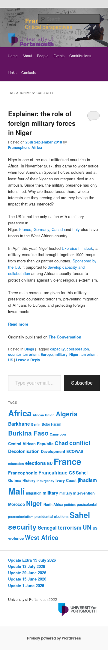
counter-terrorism (23, 354)
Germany (41, 229)
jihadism (87, 480)
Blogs (29, 349)
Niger (74, 354)
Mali (16, 491)
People (43, 55)
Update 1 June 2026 (26, 585)
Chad (61, 443)
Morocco (16, 504)
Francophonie (22, 473)
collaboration (78, 349)
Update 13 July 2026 (26, 566)
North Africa (53, 504)
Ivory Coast (66, 480)
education (16, 463)
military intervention (77, 493)
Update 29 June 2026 (27, 572)
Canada (58, 229)
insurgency (45, 480)
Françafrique (53, 472)
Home (13, 55)
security (22, 526)
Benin (35, 424)
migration (33, 493)
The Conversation (65, 337)
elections (35, 462)
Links (12, 72)
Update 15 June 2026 (27, 579)
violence (16, 538)
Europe (46, 354)
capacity (57, 349)
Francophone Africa (25, 147)
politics (70, 504)
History (28, 480)
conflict (80, 443)
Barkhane (19, 423)
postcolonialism (20, 516)
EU (49, 463)
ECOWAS (74, 451)
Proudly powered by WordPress (54, 638)
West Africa (41, 537)
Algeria (66, 413)
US (10, 359)
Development (53, 451)
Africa (20, 413)
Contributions (80, 55)
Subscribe (82, 382)
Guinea (14, 480)
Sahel (80, 514)
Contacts (28, 72)
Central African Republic (30, 443)
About (27, 55)
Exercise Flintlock (77, 248)
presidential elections (51, 516)
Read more (18, 324)
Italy (76, 229)
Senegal (47, 527)
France (25, 229)
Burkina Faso (28, 432)
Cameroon (58, 434)
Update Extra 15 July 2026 (32, 560)
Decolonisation (24, 451)
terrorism (88, 354)
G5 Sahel (78, 472)
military (61, 354)
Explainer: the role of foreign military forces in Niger (42, 123)
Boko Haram (51, 424)
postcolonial (87, 504)
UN (87, 527)
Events (58, 55)
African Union (44, 415)
